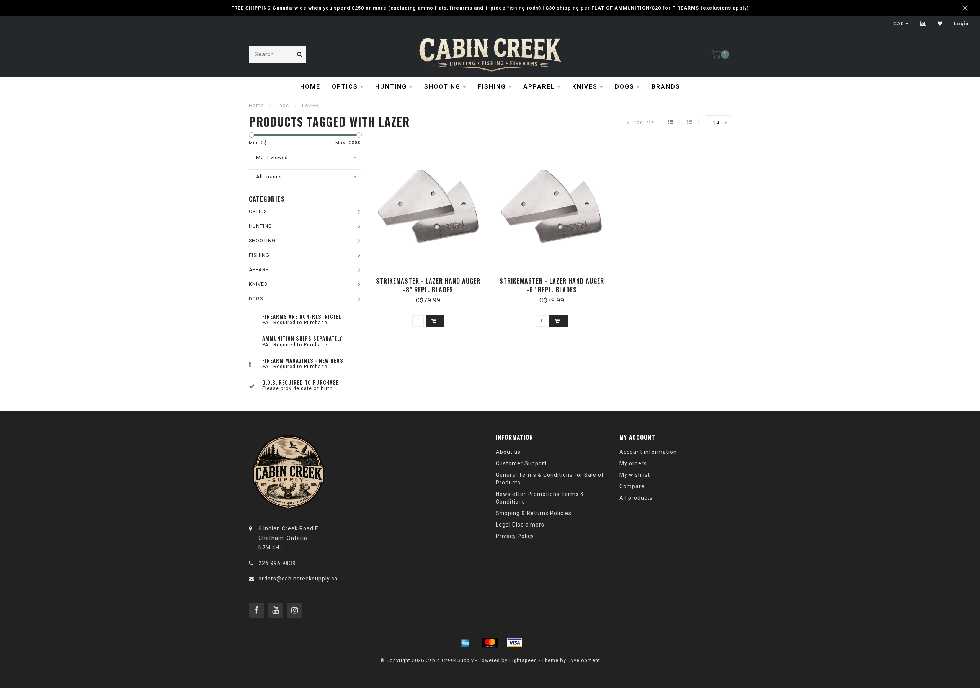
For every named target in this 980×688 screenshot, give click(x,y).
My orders (633, 463)
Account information (648, 452)
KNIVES (585, 86)
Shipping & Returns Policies (534, 513)
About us (508, 452)
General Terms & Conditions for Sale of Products (550, 479)
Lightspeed (523, 660)
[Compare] (923, 23)
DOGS (624, 86)
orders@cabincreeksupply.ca (298, 579)
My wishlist (634, 475)
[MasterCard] (490, 643)
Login (961, 23)
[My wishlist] (940, 23)
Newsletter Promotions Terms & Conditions (540, 498)
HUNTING (391, 86)
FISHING (492, 86)
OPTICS (345, 86)
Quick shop (432, 278)
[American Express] (465, 643)
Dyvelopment (584, 660)
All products (636, 498)
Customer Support (521, 463)
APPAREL (539, 86)
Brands (666, 86)
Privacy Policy (515, 536)
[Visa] (514, 643)
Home (310, 86)
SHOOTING (442, 86)
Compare (632, 486)
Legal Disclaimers (520, 525)
